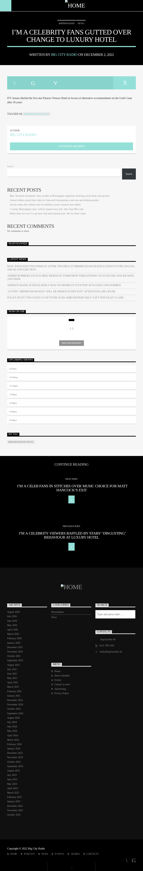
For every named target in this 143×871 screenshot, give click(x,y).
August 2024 (13, 718)
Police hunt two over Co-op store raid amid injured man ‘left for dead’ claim (48, 213)
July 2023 (12, 775)
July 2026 (12, 616)
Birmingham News (36, 114)
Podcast (29, 853)
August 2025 (13, 665)
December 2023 (15, 753)
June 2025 (12, 673)
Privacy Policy (61, 693)
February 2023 (14, 797)
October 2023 (14, 762)
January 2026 (13, 643)
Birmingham (66, 23)
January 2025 (13, 695)
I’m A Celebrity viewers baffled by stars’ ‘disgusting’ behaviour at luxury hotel (72, 535)
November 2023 (15, 757)
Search (10, 166)
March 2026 (13, 634)
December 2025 (15, 647)
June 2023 (12, 779)
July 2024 (12, 722)
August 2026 (13, 612)
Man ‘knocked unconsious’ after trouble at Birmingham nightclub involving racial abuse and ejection (59, 196)
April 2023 (12, 788)
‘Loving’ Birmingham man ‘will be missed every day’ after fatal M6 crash (46, 209)
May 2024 (12, 731)
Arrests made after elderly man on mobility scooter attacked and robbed (45, 204)
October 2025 (14, 656)
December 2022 (15, 806)
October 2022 (14, 814)
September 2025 (15, 660)
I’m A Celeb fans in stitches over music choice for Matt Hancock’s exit (72, 488)
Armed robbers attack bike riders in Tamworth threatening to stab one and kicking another (54, 200)
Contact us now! (62, 684)
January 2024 (13, 748)
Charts (75, 853)
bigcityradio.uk (107, 639)
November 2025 (15, 651)
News (81, 23)
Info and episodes (71, 343)
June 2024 (12, 726)
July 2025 (12, 669)
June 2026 (12, 621)
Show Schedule (62, 675)
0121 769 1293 (106, 645)
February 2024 (14, 744)
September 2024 (15, 713)
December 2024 (15, 700)
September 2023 (15, 766)
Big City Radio (64, 54)
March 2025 (13, 687)
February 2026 (14, 638)
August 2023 (13, 770)
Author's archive (71, 146)
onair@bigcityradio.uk (111, 651)
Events (57, 680)
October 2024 (14, 709)
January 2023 (13, 801)
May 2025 (12, 678)
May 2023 (12, 784)
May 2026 (12, 625)
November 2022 (15, 810)
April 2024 (12, 735)
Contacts (92, 853)
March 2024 (13, 740)
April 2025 (12, 682)
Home (57, 671)
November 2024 (15, 704)
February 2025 (14, 691)
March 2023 (13, 792)
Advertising (60, 689)
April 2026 (12, 629)
